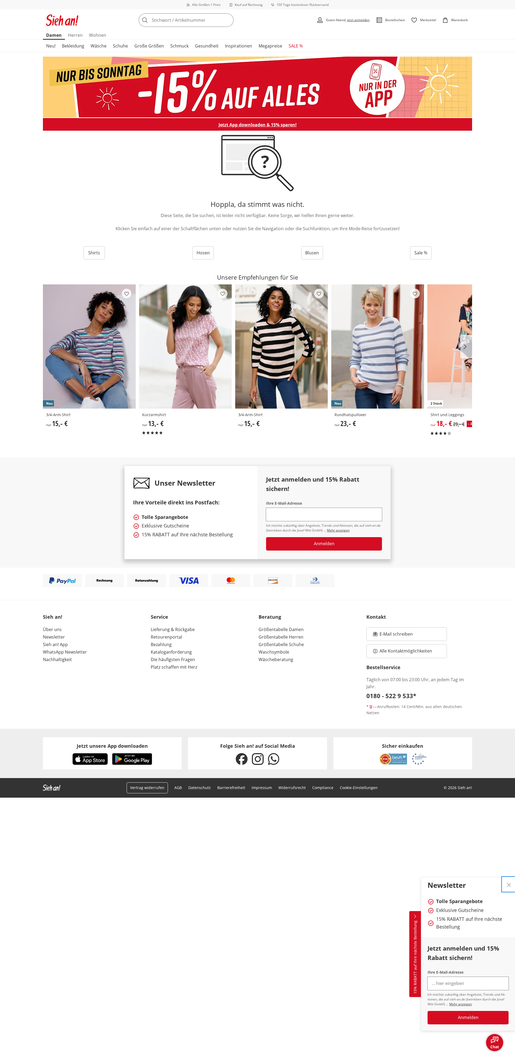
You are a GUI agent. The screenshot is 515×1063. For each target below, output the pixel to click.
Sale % (420, 253)
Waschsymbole (274, 652)
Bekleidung (73, 46)
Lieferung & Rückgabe (173, 629)
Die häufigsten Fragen (173, 659)
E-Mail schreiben (393, 635)
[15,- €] (281, 346)
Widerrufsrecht (292, 787)
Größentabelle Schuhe (281, 644)
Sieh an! (52, 617)
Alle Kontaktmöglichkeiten (406, 651)
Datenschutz (199, 787)
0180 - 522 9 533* (391, 696)
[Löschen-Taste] (228, 20)
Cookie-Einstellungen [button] (359, 787)
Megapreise (270, 46)
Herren (75, 35)
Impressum (262, 787)
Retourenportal (166, 637)
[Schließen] (509, 884)
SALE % (296, 46)
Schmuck (179, 46)
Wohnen (97, 35)
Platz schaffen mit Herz (174, 667)
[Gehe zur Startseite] (62, 20)
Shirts (94, 253)
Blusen (312, 253)
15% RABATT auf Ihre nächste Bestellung (415, 957)
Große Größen (149, 46)
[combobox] (198, 20)
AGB (178, 787)
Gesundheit (207, 46)
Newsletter (54, 637)
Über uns (52, 629)
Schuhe (120, 46)
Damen (54, 35)
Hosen (203, 253)
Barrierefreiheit (231, 787)
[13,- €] (185, 346)
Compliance (322, 787)
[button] (466, 346)
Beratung (270, 617)
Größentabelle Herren (281, 637)
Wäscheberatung (276, 659)
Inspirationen (238, 46)
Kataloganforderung (171, 652)
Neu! (51, 46)
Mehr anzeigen (460, 1004)
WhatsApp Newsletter (65, 652)
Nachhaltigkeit (57, 659)
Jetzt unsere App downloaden (112, 746)
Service (159, 617)
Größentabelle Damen (281, 629)
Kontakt (376, 617)
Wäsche (98, 46)
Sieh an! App (55, 644)
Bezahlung (161, 644)
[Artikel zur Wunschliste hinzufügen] (126, 293)
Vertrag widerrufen (147, 787)
